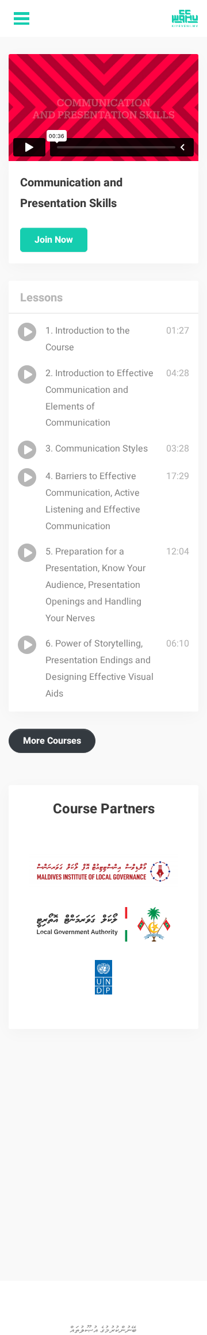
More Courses (52, 741)
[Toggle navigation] (21, 18)
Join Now (53, 240)
